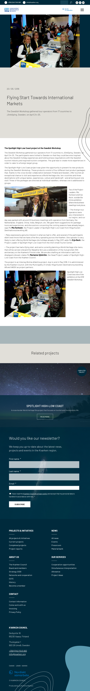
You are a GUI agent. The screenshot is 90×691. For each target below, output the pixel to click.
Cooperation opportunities (63, 564)
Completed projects (17, 545)
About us (14, 557)
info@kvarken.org (32, 2)
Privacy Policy (15, 612)
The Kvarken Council (18, 564)
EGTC (11, 578)
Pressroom (56, 545)
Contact (13, 594)
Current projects (16, 541)
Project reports (15, 549)
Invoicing (13, 608)
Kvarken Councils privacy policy (35, 494)
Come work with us (17, 605)
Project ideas (57, 575)
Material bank (57, 549)
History (12, 582)
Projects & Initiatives (21, 530)
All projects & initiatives (19, 538)
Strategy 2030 (15, 571)
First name (15, 459)
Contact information (18, 601)
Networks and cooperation (20, 575)
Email (12, 483)
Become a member (17, 585)
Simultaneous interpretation (63, 568)
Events (54, 541)
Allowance (55, 571)
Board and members (18, 568)
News (54, 530)
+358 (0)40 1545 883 (14, 2)
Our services (58, 557)
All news (54, 538)
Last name (15, 471)
